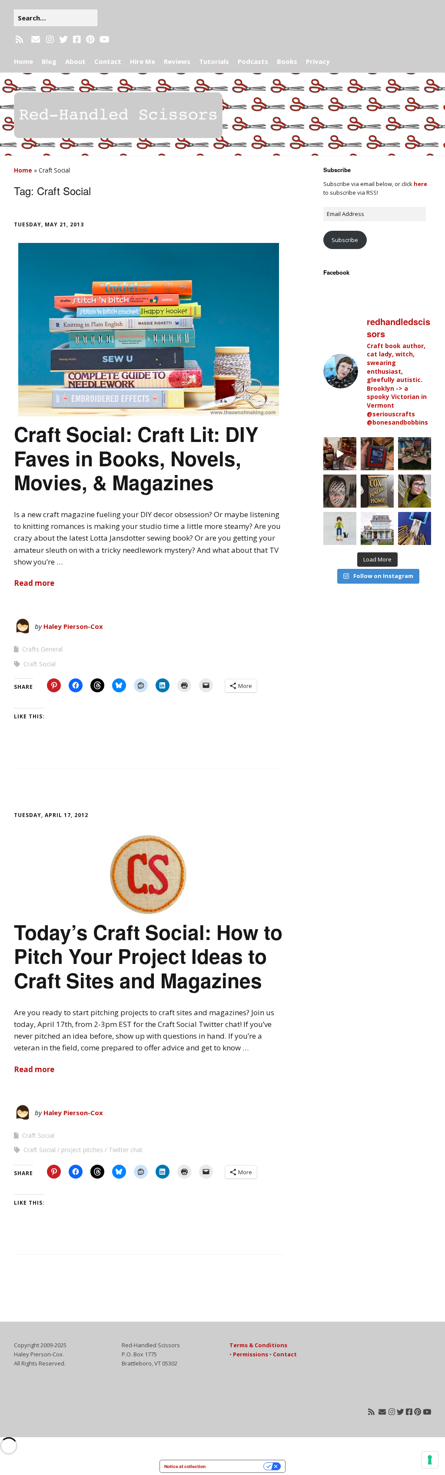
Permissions (250, 1354)
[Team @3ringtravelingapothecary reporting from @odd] (414, 453)
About (75, 61)
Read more (34, 583)
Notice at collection (185, 1466)
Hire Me (142, 61)
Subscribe (345, 240)
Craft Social (39, 664)
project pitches (82, 1150)
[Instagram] (50, 39)
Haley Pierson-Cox (73, 626)
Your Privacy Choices (237, 1466)
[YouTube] (104, 39)
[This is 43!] (414, 491)
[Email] (35, 39)
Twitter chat (126, 1150)
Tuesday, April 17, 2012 (51, 815)
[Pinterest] (90, 39)
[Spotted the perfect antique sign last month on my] (377, 491)
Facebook (336, 272)
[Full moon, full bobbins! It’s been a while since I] (414, 528)
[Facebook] (77, 39)
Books (287, 61)
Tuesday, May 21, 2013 (49, 224)
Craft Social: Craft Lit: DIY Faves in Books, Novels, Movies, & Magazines (136, 457)
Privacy (318, 61)
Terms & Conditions (258, 1345)
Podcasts (253, 61)
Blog (49, 61)
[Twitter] (63, 39)
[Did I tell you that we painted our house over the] (377, 528)
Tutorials (214, 61)
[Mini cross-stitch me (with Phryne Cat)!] (339, 528)
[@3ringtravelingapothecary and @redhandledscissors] (339, 453)
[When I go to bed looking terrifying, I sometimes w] (339, 491)
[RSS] (20, 39)
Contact (107, 61)
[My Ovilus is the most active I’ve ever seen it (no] (377, 453)
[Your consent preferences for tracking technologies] (430, 1460)
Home (23, 61)
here (420, 184)
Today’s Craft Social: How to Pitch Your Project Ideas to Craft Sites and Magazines (148, 955)
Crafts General (42, 649)
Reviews (177, 61)
